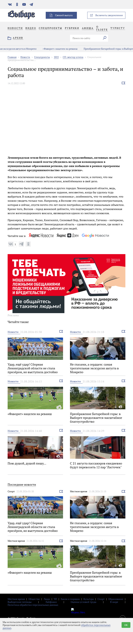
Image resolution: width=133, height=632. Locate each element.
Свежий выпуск (64, 15)
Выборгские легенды (20, 602)
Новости (25, 57)
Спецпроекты (42, 57)
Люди (47, 599)
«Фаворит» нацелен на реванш (46, 48)
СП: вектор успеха (73, 57)
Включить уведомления (109, 15)
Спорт (11, 491)
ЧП (55, 599)
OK (126, 625)
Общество (34, 599)
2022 (56, 57)
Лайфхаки (51, 602)
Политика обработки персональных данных (33, 604)
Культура (88, 599)
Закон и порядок (70, 599)
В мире (114, 602)
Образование (115, 599)
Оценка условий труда (83, 602)
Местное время (78, 491)
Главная (12, 57)
